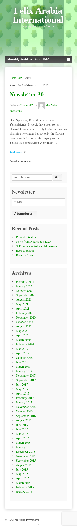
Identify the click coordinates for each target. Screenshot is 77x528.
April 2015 (22, 478)
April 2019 (22, 353)
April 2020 (22, 335)
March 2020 (23, 340)
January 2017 (24, 402)
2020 (20, 77)
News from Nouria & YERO (33, 242)
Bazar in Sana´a (25, 255)
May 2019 (22, 349)
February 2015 (25, 487)
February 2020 (25, 344)
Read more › (16, 152)
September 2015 (26, 460)
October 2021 (24, 290)
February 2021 (25, 313)
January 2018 (24, 371)
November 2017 (26, 375)
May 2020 (22, 331)
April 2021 (22, 308)
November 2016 (26, 407)
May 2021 (22, 304)
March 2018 (23, 366)
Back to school (25, 250)
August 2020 (23, 326)
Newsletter (25, 161)
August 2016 (23, 420)
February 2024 (25, 282)
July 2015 (22, 469)
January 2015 (24, 492)
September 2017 (26, 380)
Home (13, 77)
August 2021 (23, 299)
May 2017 (22, 389)
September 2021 (26, 295)
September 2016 (26, 416)
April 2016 (22, 438)
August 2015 (23, 465)
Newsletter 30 (27, 94)
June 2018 (22, 362)
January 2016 (24, 447)
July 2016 (22, 425)
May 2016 (22, 434)
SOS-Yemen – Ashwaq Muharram (36, 246)
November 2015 (26, 456)
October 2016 (24, 411)
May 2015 (22, 474)
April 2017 (22, 393)
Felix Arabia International (38, 15)
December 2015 (25, 451)
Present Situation (26, 237)
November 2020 (26, 317)
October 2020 (24, 322)
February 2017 (25, 398)
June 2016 (22, 429)
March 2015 (23, 483)
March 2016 (23, 442)
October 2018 (24, 358)
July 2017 (22, 384)
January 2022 (24, 286)
